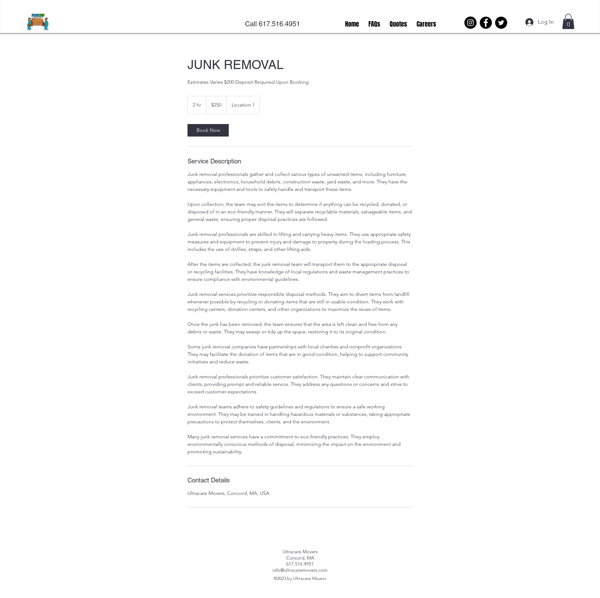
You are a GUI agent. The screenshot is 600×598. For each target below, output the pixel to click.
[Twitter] (501, 23)
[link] (208, 130)
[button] (568, 21)
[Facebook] (486, 23)
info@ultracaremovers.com (300, 570)
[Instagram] (470, 23)
